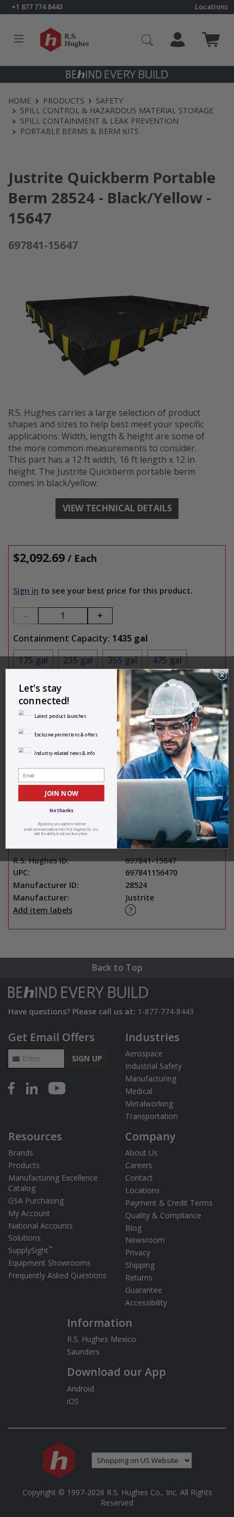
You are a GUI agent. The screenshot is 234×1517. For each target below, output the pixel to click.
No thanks (61, 810)
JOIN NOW (61, 792)
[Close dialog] (222, 675)
